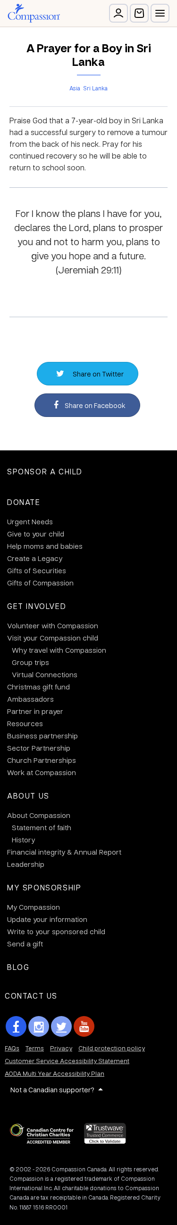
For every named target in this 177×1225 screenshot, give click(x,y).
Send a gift (25, 943)
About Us (28, 796)
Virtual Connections (44, 674)
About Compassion (38, 815)
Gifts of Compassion (40, 582)
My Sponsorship (44, 887)
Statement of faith (41, 827)
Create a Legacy (34, 558)
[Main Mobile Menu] (160, 13)
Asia (74, 88)
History (23, 839)
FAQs (12, 1048)
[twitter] (61, 1026)
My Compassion (33, 907)
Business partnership (42, 735)
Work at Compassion (41, 772)
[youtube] (84, 1026)
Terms (34, 1048)
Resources (25, 723)
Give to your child (35, 533)
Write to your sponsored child (56, 931)
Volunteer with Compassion (52, 625)
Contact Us (31, 996)
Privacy (61, 1048)
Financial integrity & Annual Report (64, 852)
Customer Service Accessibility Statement (67, 1061)
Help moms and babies (45, 546)
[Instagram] (38, 1026)
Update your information (47, 919)
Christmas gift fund (38, 686)
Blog (18, 967)
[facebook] (16, 1026)
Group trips (30, 662)
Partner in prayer (35, 711)
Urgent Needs (30, 521)
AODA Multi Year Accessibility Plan (54, 1073)
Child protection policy (111, 1048)
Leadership (25, 864)
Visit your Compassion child (52, 637)
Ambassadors (30, 699)
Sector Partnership (38, 748)
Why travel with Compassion (59, 650)
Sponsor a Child (45, 471)
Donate (24, 502)
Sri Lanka (95, 88)
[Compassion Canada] (34, 13)
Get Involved (36, 606)
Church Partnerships (41, 760)
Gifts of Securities (36, 570)
